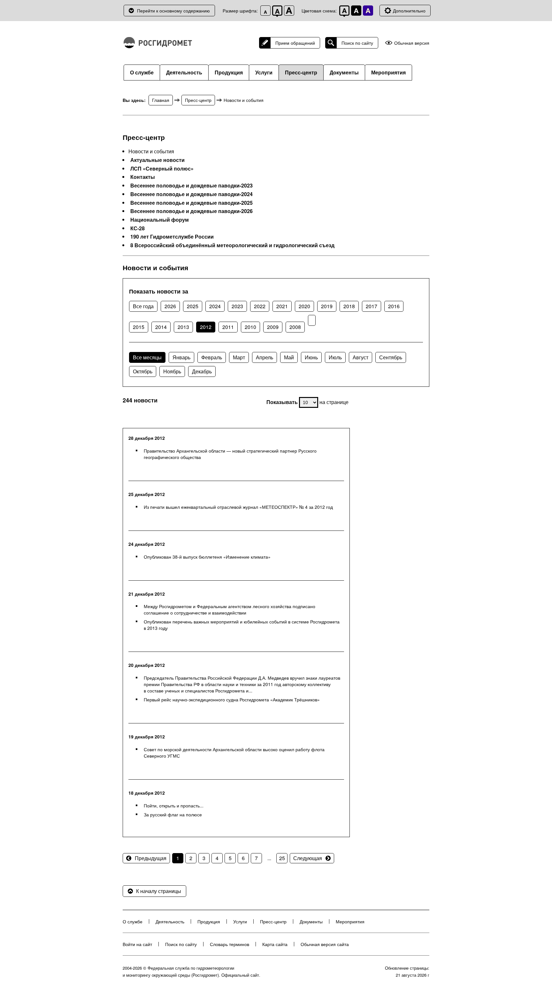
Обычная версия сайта (325, 944)
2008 (295, 327)
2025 (192, 306)
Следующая (307, 858)
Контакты (142, 176)
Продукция (229, 72)
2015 (138, 327)
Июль (335, 357)
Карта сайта (275, 944)
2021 (282, 306)
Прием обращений (295, 43)
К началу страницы (158, 891)
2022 (259, 306)
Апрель (264, 357)
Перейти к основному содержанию (173, 10)
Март (239, 357)
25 (282, 858)
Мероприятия (388, 72)
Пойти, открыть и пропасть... (173, 805)
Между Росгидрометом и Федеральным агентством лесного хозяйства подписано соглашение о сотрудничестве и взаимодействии (229, 609)
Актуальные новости (157, 160)
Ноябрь (172, 371)
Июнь (311, 357)
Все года (143, 306)
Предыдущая (150, 858)
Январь (181, 357)
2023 (237, 306)
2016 (394, 306)
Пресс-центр (301, 72)
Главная (160, 100)
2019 (327, 306)
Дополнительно (409, 10)
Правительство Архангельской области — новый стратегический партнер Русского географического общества (230, 453)
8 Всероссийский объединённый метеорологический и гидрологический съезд (232, 245)
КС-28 (137, 228)
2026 (170, 306)
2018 (349, 306)
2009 (273, 327)
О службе (142, 72)
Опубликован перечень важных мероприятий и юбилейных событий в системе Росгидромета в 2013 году (242, 624)
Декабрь (202, 371)
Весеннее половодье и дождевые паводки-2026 (191, 211)
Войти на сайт (137, 944)
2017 (371, 306)
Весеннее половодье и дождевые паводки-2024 (191, 194)
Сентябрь (390, 357)
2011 (228, 327)
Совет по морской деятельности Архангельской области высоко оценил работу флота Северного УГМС (234, 752)
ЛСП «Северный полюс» (162, 168)
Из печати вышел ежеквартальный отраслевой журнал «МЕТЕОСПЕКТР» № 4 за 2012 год (238, 507)
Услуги (263, 72)
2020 (304, 306)
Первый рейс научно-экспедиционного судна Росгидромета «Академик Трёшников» (232, 699)
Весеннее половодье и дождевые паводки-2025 (191, 202)
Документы (344, 72)
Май (289, 357)
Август (360, 357)
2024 (215, 306)
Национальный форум (159, 219)
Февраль (211, 357)
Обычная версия (411, 43)
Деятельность (184, 72)
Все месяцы (147, 357)
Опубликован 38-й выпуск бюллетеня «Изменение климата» (207, 557)
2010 (250, 327)
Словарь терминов (229, 944)
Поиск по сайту (357, 43)
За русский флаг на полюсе (173, 814)
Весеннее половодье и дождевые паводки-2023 (191, 185)
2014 (161, 327)
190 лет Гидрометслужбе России (172, 236)
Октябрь (142, 371)
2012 (205, 327)
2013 (183, 327)
